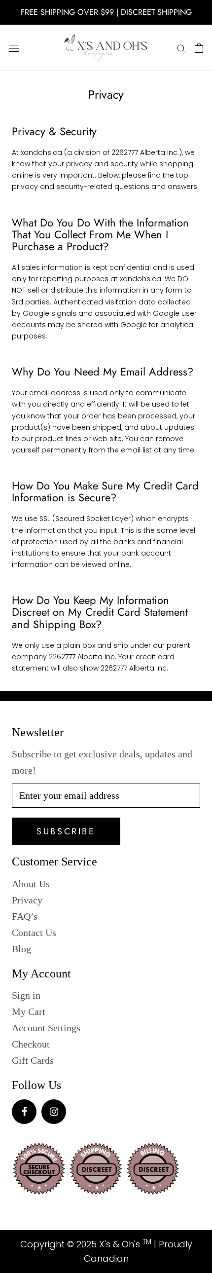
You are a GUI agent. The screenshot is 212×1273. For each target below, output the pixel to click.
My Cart (28, 1011)
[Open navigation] (14, 48)
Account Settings (46, 1027)
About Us (31, 883)
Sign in (26, 995)
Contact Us (34, 932)
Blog (21, 948)
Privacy (27, 900)
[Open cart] (199, 48)
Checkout (31, 1044)
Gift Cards (33, 1060)
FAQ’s (24, 916)
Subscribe (65, 831)
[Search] (181, 48)
